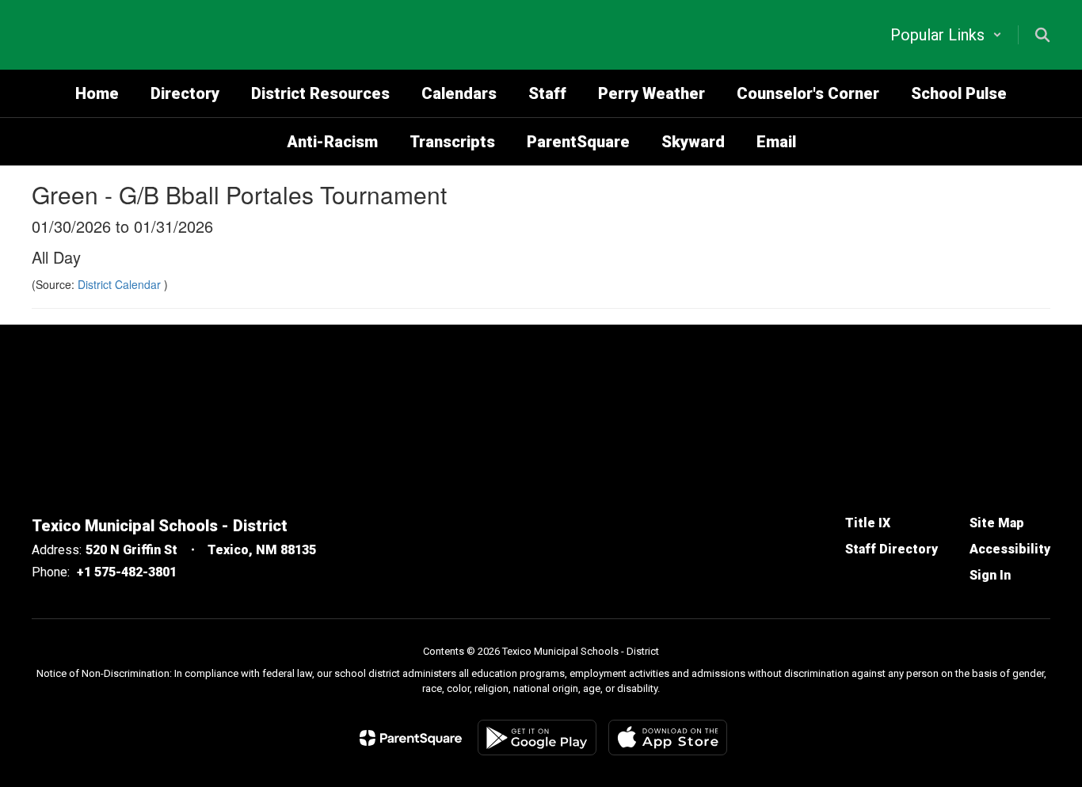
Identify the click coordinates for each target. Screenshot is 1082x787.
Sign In (990, 575)
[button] (946, 34)
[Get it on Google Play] (537, 737)
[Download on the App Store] (667, 737)
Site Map (997, 522)
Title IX (867, 522)
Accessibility (1010, 549)
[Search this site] (1042, 35)
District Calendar (121, 284)
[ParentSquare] (411, 738)
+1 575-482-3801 (127, 572)
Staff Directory (891, 549)
